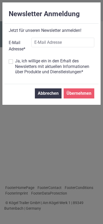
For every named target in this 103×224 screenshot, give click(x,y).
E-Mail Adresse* (17, 45)
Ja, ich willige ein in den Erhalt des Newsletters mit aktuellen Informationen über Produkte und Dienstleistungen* (52, 66)
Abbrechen (48, 93)
